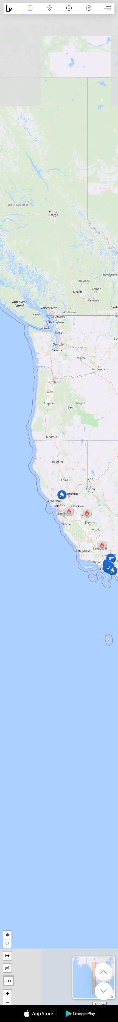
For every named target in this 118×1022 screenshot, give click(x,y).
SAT (8, 981)
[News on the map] (12, 9)
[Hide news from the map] (7, 968)
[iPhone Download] (39, 1014)
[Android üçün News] (80, 1014)
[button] (102, 545)
